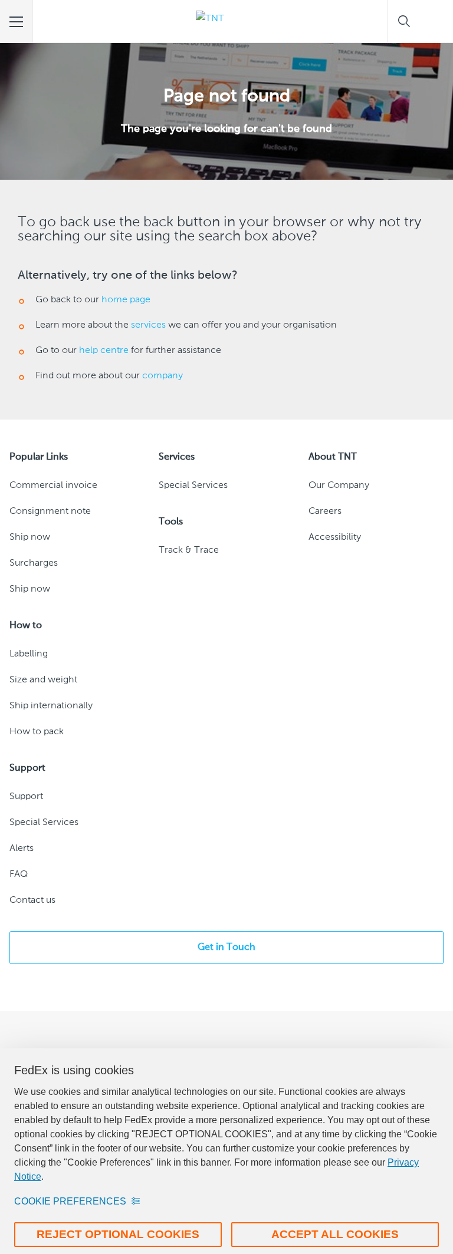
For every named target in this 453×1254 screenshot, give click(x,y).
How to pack (36, 732)
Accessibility (334, 537)
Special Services (193, 485)
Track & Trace (189, 550)
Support (26, 796)
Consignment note (50, 511)
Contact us (32, 900)
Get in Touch (226, 947)
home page (125, 300)
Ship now (29, 537)
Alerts (21, 848)
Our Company (338, 485)
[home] (210, 21)
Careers (325, 511)
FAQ (18, 874)
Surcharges (33, 563)
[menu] (16, 21)
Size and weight (43, 680)
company (162, 376)
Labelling (28, 654)
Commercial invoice (53, 485)
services (148, 325)
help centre (104, 350)
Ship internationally (51, 706)
